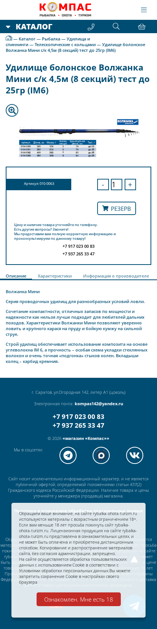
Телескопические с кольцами (65, 44)
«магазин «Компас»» (85, 438)
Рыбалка (51, 39)
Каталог (27, 39)
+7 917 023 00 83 (78, 416)
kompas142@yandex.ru (99, 403)
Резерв (121, 208)
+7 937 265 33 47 (78, 425)
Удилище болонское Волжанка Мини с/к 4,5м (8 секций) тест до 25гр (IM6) (75, 47)
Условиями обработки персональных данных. (64, 570)
